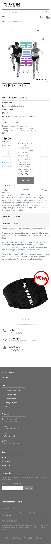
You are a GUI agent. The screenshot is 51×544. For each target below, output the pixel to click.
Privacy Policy (22, 173)
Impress (39, 538)
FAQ (5, 406)
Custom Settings (25, 189)
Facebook (7, 457)
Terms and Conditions (13, 538)
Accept (25, 181)
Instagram (7, 461)
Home (3, 21)
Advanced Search (10, 399)
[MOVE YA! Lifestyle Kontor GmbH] (11, 5)
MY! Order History (10, 395)
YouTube (7, 465)
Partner (5, 377)
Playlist (26, 85)
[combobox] (21, 11)
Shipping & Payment (11, 402)
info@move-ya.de (10, 436)
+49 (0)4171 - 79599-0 (11, 429)
